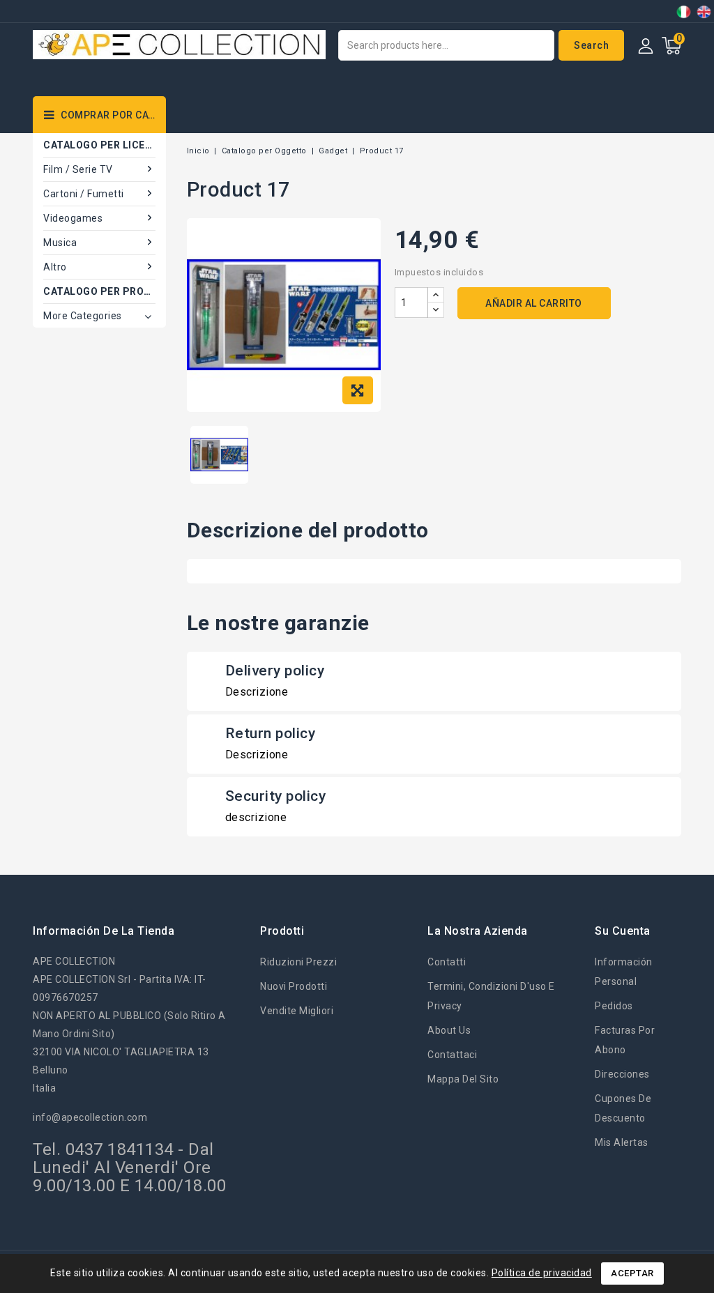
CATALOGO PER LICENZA (99, 145)
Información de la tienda (103, 931)
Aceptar (632, 1273)
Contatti (446, 961)
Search (591, 45)
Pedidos (614, 1005)
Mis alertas (621, 1142)
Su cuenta (623, 931)
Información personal (624, 971)
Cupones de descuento (623, 1108)
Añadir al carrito (533, 303)
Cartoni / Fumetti (83, 193)
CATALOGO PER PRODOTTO (99, 291)
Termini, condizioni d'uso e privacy (491, 996)
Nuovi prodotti (293, 986)
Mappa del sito (463, 1079)
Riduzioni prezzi (298, 961)
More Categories (82, 315)
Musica (60, 242)
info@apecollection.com (90, 1117)
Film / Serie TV (78, 169)
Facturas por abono (625, 1040)
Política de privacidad (542, 1272)
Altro (55, 267)
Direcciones (622, 1074)
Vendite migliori (296, 1010)
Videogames (72, 218)
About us (449, 1030)
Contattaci (452, 1054)
